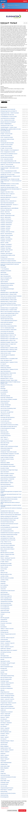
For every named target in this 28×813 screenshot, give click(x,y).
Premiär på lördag (4, 791)
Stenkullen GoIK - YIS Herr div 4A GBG (7, 174)
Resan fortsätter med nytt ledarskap (7, 333)
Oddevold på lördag (4, 795)
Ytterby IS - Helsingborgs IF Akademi (7, 695)
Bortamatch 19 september (5, 641)
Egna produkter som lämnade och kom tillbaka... (10, 424)
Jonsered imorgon (4, 670)
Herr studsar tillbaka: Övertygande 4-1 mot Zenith (10, 453)
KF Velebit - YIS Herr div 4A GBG (6, 148)
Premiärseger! (3, 290)
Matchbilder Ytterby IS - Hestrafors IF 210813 (9, 349)
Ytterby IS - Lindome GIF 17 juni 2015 (7, 699)
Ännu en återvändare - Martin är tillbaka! (8, 466)
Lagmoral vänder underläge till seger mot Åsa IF (9, 313)
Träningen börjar (4, 550)
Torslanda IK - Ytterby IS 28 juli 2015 (7, 682)
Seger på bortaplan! (4, 742)
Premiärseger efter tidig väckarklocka (8, 417)
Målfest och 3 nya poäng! (5, 415)
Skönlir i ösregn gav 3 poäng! (6, 376)
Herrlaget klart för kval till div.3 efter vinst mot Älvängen (11, 262)
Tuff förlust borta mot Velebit (6, 146)
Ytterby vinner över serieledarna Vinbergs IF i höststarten (11, 296)
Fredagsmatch (3, 760)
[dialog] (14, 805)
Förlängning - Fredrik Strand (6, 213)
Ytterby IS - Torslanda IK (5, 751)
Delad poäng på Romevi (5, 401)
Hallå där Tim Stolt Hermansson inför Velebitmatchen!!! (11, 514)
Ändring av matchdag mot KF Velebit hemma (9, 516)
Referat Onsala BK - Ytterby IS (6, 480)
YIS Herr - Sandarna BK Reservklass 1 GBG (8, 160)
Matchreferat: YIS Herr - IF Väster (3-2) (8, 193)
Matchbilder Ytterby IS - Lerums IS (7, 378)
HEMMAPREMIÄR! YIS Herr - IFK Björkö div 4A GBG (10, 179)
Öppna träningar (4, 488)
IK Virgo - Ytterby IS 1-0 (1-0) (6, 541)
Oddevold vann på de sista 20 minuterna (8, 793)
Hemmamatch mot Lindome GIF (6, 701)
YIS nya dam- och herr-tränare (6, 623)
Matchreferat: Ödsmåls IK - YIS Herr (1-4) (8, 185)
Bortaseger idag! (4, 668)
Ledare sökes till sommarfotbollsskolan (8, 477)
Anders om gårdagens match (6, 597)
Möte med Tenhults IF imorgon (6, 677)
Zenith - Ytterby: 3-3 (4, 437)
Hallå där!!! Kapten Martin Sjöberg (7, 318)
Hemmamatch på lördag (5, 775)
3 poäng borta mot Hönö (5, 413)
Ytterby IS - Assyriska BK (5, 720)
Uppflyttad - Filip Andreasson (6, 246)
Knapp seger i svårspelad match (7, 397)
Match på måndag (4, 757)
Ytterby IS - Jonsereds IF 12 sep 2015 (7, 643)
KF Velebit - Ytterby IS (4, 561)
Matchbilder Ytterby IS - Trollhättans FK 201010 (9, 369)
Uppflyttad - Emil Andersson (6, 219)
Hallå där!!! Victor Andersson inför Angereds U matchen (11, 497)
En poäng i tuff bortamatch (6, 435)
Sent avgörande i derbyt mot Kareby (7, 139)
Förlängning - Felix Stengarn (6, 248)
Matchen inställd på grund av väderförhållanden (9, 208)
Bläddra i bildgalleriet (4, 746)
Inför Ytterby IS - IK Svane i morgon (7, 536)
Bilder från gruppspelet (5, 617)
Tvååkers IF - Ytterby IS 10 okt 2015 (7, 628)
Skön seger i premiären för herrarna (7, 459)
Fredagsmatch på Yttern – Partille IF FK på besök (10, 112)
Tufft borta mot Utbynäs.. (5, 406)
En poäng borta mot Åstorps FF (6, 316)
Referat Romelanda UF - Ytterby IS (7, 482)
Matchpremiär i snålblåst (5, 462)
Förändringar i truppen (5, 681)
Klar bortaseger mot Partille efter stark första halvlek (10, 162)
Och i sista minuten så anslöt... (6, 419)
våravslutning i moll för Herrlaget (7, 440)
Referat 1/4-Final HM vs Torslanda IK (7, 473)
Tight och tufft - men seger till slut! (7, 412)
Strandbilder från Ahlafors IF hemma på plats (9, 499)
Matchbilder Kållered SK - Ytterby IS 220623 (9, 299)
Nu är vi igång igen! (4, 390)
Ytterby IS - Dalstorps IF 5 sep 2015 (7, 646)
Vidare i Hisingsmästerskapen (6, 599)
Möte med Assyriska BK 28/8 (6, 657)
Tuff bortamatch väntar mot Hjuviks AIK (8, 109)
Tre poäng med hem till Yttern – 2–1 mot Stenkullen (10, 172)
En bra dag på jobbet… (5, 287)
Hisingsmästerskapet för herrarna (7, 787)
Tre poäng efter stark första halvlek (7, 142)
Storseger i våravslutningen (6, 404)
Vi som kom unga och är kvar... (6, 422)
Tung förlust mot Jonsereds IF (6, 529)
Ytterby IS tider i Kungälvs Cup (6, 596)
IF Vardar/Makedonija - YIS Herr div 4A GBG (9, 116)
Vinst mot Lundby (4, 786)
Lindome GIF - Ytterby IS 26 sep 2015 (7, 637)
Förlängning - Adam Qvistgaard (6, 253)
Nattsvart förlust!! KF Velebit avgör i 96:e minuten (10, 512)
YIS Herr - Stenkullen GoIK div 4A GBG (7, 120)
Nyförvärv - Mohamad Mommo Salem (8, 215)
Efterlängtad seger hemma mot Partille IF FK (9, 111)
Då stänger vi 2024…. (4, 257)
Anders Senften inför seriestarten (7, 322)
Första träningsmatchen (5, 608)
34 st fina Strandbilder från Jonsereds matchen (9, 527)
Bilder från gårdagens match (6, 731)
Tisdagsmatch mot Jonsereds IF (7, 711)
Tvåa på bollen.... (4, 393)
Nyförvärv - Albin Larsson (5, 251)
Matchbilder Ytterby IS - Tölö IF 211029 (8, 336)
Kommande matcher (4, 784)
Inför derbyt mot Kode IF (5, 525)
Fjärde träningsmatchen (5, 594)
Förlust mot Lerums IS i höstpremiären (8, 545)
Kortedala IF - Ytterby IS (5, 733)
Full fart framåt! (3, 267)
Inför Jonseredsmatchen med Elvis (7, 530)
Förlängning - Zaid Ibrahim (5, 228)
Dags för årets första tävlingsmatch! (7, 202)
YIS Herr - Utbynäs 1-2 (5, 439)
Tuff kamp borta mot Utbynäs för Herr (8, 455)
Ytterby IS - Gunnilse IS (5, 755)
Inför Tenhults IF (3, 739)
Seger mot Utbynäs (4, 281)
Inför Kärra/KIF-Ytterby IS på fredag (7, 521)
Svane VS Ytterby (4, 568)
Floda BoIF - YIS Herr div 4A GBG (7, 144)
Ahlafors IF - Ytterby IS (5, 556)
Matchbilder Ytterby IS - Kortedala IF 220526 (9, 309)
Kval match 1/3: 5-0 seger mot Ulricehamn (8, 260)
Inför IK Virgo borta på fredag (6, 543)
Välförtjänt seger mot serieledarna (7, 706)
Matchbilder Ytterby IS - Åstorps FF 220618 (8, 301)
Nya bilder (2, 570)
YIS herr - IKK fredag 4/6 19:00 (6, 360)
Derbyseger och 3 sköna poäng (6, 384)
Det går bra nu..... (4, 460)
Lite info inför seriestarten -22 (6, 324)
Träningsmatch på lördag (5, 612)
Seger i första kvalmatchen (6, 371)
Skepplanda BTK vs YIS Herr (6, 206)
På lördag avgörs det (4, 632)
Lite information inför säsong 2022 (7, 331)
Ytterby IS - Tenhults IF (5, 737)
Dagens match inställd (5, 610)
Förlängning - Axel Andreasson (6, 222)
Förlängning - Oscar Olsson (6, 240)
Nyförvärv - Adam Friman (5, 211)
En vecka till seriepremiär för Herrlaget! (8, 428)
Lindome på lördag (4, 639)
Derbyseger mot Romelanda (6, 270)
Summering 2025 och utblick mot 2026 (8, 255)
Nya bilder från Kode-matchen (6, 565)
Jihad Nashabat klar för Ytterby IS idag (8, 538)
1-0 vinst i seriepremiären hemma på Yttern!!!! (9, 320)
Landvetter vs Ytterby (4, 576)
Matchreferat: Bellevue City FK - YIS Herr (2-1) (9, 197)
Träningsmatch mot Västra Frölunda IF (8, 590)
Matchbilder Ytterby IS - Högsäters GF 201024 (9, 362)
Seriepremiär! (3, 583)
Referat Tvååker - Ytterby (5, 780)
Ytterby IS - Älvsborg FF (5, 758)
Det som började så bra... (5, 410)
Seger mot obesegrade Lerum (6, 277)
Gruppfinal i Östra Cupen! (5, 199)
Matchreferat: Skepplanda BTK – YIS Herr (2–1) (9, 204)
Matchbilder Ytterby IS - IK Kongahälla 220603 (9, 307)
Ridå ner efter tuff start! (5, 442)
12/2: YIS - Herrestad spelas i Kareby (7, 327)
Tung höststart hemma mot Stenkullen (8, 118)
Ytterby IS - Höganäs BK (5, 728)
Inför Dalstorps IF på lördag (6, 652)
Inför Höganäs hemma (5, 729)
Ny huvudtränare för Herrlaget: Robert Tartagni (9, 469)
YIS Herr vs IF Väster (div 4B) (6, 195)
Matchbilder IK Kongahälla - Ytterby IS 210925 (9, 342)
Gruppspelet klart (4, 619)
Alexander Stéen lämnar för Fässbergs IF (8, 121)
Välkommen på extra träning (6, 603)
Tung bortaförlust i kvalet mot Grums (7, 258)
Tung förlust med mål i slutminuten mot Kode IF (9, 523)
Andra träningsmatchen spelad (6, 605)
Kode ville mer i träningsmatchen (7, 688)
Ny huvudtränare (4, 626)
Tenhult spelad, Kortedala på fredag (7, 675)
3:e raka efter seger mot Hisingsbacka (8, 354)
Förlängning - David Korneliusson (7, 220)
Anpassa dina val (4, 807)
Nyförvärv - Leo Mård (4, 242)
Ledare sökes (3, 588)
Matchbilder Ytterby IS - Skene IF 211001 (8, 340)
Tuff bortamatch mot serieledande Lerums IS (9, 153)
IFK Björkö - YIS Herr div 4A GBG (6, 133)
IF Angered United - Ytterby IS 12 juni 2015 (8, 702)
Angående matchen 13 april (6, 748)
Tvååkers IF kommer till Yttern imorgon (8, 708)
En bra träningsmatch (4, 796)
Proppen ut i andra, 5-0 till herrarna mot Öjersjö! (9, 446)
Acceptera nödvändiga (12, 810)
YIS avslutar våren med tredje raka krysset (8, 297)
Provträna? (2, 614)
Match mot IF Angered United (6, 704)
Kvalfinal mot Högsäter (5, 365)
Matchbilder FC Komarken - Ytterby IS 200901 (9, 380)
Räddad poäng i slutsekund (6, 367)
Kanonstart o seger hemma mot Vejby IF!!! (8, 315)
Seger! (2, 615)
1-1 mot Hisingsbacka (5, 268)
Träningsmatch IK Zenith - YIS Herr (7, 125)
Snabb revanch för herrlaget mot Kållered (8, 351)
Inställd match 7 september (6, 648)
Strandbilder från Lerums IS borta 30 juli (8, 539)
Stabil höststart (3, 272)
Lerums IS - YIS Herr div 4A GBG (6, 155)
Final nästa (3, 769)
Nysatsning (3, 489)
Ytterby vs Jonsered (4, 567)
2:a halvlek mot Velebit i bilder (6, 559)
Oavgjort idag (3, 773)
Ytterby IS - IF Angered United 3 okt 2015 (8, 634)
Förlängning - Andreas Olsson (6, 224)
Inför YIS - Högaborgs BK (5, 715)
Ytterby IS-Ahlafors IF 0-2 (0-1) (6, 500)
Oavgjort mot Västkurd (5, 279)
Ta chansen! (3, 635)
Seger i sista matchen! (5, 471)
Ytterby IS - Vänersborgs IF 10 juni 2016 (8, 558)
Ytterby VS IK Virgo (4, 572)
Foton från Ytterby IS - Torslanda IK (7, 749)
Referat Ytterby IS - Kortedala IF (6, 789)
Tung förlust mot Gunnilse (5, 135)
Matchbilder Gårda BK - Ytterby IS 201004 (8, 373)
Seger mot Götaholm (4, 274)
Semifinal (2, 771)
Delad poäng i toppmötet (5, 395)
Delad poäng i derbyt (4, 431)
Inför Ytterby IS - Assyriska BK (6, 722)
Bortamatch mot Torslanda (5, 686)
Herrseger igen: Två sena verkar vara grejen (9, 451)
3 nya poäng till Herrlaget (5, 450)
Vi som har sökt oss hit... (5, 421)
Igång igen (2, 690)
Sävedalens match (4, 764)
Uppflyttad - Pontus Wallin (5, 237)
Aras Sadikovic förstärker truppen (7, 547)
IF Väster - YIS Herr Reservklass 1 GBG (8, 166)
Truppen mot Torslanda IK (5, 684)
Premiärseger (3, 388)
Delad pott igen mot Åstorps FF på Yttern (8, 303)
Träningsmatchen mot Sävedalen (7, 601)
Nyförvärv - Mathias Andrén (6, 217)
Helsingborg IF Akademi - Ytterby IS (7, 740)
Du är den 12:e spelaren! (5, 644)
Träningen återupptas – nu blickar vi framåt (9, 127)
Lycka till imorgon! (4, 744)
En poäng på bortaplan (5, 664)
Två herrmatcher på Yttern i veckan (7, 697)
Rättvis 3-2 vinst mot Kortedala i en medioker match (10, 311)
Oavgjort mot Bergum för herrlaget (7, 457)
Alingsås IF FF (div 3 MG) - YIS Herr (7, 191)
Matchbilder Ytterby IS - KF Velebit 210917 (8, 344)
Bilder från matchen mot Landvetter (7, 552)
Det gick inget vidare (4, 630)
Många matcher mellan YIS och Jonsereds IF (9, 650)
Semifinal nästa (3, 778)
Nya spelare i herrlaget (5, 468)
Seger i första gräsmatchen (6, 276)
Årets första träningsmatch (6, 484)
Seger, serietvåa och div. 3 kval (6, 374)
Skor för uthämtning (4, 585)
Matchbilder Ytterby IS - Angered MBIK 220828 (9, 292)
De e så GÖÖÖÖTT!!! (4, 392)
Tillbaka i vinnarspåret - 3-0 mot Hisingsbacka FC (10, 150)
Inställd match (3, 710)
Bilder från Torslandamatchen (6, 679)
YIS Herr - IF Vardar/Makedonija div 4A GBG (9, 170)
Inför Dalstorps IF (4, 719)
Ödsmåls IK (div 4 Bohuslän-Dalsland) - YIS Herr (9, 187)
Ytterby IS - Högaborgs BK (5, 713)
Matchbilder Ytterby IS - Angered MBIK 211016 (9, 338)
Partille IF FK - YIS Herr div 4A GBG (7, 164)
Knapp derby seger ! (4, 444)
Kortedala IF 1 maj (4, 735)
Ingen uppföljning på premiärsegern (7, 288)
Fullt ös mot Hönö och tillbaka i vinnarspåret (9, 399)
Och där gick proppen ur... (5, 433)
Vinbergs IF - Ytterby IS (5, 724)
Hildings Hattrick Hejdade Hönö (6, 448)
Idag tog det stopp (4, 592)
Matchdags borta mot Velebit (6, 563)
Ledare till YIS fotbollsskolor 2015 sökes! (8, 777)
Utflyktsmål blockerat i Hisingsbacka (7, 283)
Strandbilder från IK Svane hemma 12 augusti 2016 (10, 532)
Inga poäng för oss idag (5, 661)
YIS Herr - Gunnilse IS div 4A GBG (7, 137)
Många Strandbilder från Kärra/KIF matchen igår (9, 518)
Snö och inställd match (5, 606)
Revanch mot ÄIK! (4, 430)
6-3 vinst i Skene (4, 356)
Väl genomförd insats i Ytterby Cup (7, 486)
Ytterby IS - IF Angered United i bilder (7, 554)
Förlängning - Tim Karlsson (6, 226)
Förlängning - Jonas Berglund (6, 244)
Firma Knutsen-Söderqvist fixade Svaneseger (9, 534)
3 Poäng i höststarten (4, 402)
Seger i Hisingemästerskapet (6, 762)
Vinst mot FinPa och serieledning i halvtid (8, 408)
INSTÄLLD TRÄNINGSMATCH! (6, 123)
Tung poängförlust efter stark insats (7, 114)
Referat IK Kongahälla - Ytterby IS (7, 475)
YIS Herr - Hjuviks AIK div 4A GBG (7, 159)
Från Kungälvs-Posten (5, 655)
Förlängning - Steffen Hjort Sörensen (7, 231)
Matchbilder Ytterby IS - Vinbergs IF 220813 (9, 294)
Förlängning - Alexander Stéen (6, 210)
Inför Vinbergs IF (4, 726)
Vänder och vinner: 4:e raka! (6, 353)
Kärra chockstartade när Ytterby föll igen (8, 520)
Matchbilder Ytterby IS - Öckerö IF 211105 (8, 335)
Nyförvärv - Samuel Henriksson (6, 233)
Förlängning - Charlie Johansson (7, 249)
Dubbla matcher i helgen (5, 766)
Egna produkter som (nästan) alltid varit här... (9, 426)
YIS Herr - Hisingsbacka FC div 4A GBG (8, 151)
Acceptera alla (22, 810)
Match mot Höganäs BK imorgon (7, 666)
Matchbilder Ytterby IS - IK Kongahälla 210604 (9, 358)
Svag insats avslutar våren (5, 131)
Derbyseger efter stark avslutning (7, 285)
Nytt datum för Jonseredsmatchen (7, 693)
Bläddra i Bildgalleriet (4, 767)
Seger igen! (3, 386)
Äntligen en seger (4, 673)
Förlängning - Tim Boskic (5, 229)
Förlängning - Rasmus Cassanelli (7, 235)
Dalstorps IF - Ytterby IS (9, 23)
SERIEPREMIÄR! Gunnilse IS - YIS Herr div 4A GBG (10, 183)
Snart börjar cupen (4, 621)
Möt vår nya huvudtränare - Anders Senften (8, 329)
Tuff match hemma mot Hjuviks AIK (7, 157)
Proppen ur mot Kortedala (5, 345)
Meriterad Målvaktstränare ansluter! (7, 464)
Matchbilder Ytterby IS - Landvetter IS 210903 (9, 347)
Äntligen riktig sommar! (5, 691)
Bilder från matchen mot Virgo (6, 574)
